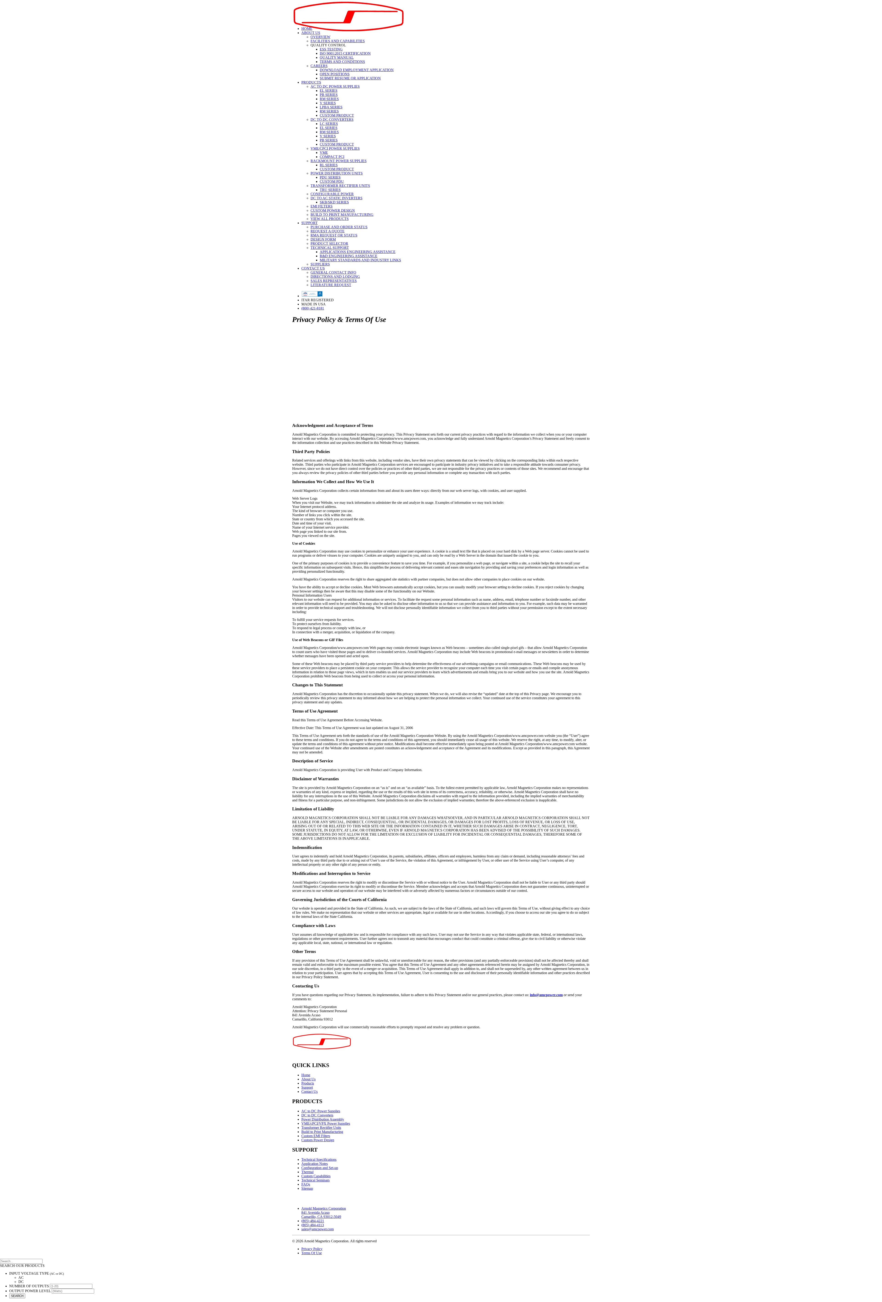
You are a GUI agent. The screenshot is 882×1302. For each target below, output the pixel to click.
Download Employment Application (357, 70)
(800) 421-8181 (312, 308)
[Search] (21, 1261)
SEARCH (17, 1296)
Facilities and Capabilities (338, 41)
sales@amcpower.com (317, 1229)
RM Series (329, 99)
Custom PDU (332, 181)
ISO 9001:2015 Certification (345, 53)
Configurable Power (332, 194)
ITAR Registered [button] (317, 300)
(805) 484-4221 (312, 1221)
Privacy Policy (311, 1249)
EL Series (328, 91)
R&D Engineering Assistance (348, 256)
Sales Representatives (334, 281)
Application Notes (314, 1164)
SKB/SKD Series (334, 202)
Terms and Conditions (342, 62)
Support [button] (309, 223)
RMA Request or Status (334, 235)
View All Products (330, 219)
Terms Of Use (311, 1253)
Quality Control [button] (328, 45)
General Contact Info (333, 272)
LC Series (329, 124)
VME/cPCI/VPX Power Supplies (325, 1123)
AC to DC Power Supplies (335, 86)
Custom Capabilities (316, 1176)
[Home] (323, 1045)
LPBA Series (331, 107)
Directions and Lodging (335, 277)
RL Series (329, 165)
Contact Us (313, 268)
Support (307, 1087)
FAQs (305, 1184)
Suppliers (320, 264)
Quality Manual (337, 57)
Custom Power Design (333, 210)
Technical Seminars (315, 1180)
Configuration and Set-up (319, 1168)
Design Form (323, 239)
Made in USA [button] (313, 304)
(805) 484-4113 (312, 1225)
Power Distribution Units (337, 173)
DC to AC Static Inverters (336, 198)
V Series (328, 103)
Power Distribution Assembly (322, 1119)
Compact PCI (332, 157)
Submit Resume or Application (350, 78)
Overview (320, 37)
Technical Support (330, 248)
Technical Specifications (318, 1159)
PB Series (329, 95)
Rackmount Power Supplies (339, 161)
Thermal (307, 1172)
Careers (319, 66)
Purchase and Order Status (339, 227)
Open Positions (335, 74)
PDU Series (330, 177)
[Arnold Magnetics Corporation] (441, 11)
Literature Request (331, 285)
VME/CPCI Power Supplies (335, 148)
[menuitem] (445, 29)
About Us (310, 33)
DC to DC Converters (332, 119)
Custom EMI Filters (315, 1136)
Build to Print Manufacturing (342, 215)
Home (306, 29)
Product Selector (329, 243)
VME (324, 153)
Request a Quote (328, 231)
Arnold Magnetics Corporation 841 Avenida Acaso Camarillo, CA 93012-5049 (323, 1212)
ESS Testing (331, 49)
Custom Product (337, 115)
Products (311, 82)
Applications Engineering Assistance (358, 252)
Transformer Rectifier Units (340, 186)
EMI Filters (322, 206)
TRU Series (330, 190)
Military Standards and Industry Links (360, 260)
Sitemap (307, 1188)
